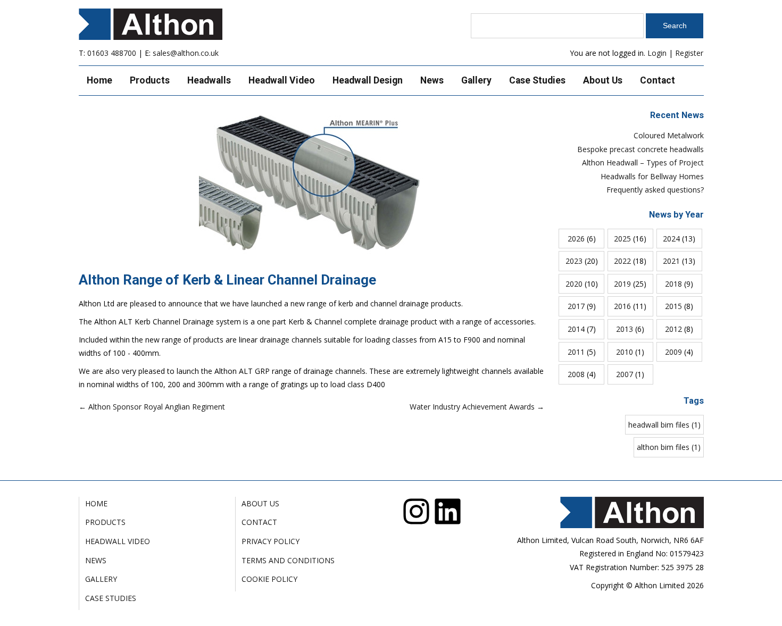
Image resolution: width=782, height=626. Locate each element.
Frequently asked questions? (655, 190)
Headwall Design (367, 80)
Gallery (476, 80)
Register (689, 53)
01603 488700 (111, 53)
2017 (576, 306)
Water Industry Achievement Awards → (477, 407)
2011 (576, 352)
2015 (673, 306)
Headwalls (209, 80)
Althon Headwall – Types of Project (643, 162)
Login (657, 53)
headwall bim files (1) (664, 425)
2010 (624, 352)
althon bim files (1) (669, 447)
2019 (622, 284)
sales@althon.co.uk (186, 53)
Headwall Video (281, 80)
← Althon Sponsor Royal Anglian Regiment (152, 407)
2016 (622, 306)
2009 (673, 352)
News (432, 80)
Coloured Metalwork (669, 135)
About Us (602, 80)
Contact (657, 80)
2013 (624, 329)
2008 (576, 374)
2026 (576, 238)
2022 (622, 261)
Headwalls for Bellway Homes (652, 176)
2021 (671, 261)
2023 (574, 261)
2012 (673, 329)
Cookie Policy (269, 579)
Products (150, 80)
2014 (576, 329)
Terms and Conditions (288, 560)
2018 (673, 284)
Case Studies (537, 80)
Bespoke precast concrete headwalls (640, 149)
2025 (622, 238)
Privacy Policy (271, 541)
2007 (624, 374)
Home (99, 80)
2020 (574, 284)
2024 (671, 238)
